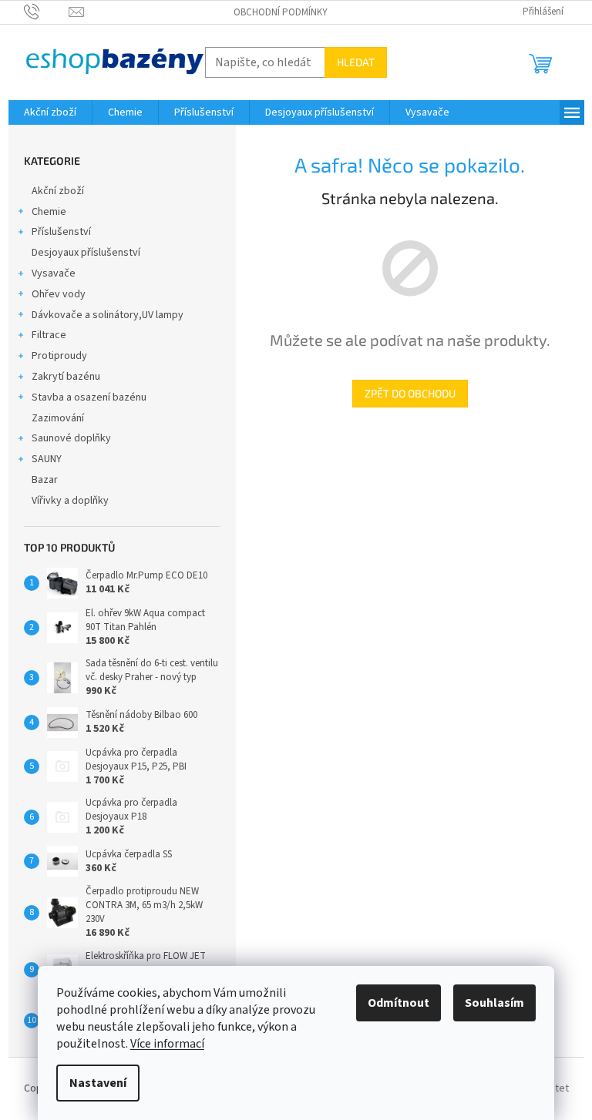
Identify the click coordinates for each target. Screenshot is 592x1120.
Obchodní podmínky (281, 12)
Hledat (356, 62)
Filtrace (49, 335)
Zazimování (58, 418)
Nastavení (97, 1083)
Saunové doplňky (71, 438)
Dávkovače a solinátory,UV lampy (107, 315)
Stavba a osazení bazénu (89, 397)
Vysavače (54, 273)
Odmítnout (398, 1002)
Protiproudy (59, 356)
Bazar (45, 480)
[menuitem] (50, 112)
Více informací (167, 1043)
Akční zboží (58, 191)
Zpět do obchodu (410, 393)
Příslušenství (61, 232)
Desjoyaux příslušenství (86, 252)
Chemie (49, 212)
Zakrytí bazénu (66, 376)
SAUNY (47, 459)
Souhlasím (494, 1002)
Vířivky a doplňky (70, 500)
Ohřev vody (59, 294)
